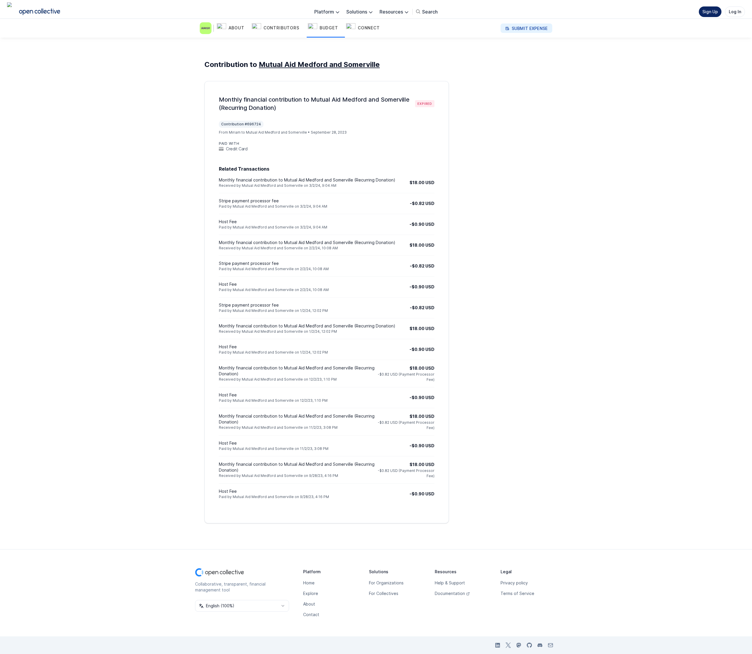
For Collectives (383, 593)
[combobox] (242, 606)
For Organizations (386, 582)
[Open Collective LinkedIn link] (498, 645)
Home (309, 582)
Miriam (235, 132)
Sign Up (710, 11)
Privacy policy (514, 582)
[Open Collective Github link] (529, 645)
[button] (233, 28)
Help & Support (450, 582)
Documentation (450, 593)
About (309, 603)
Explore (310, 593)
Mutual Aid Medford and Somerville (319, 64)
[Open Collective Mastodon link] (519, 645)
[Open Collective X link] (508, 645)
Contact (311, 614)
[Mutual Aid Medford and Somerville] (207, 28)
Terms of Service (517, 593)
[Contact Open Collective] (550, 645)
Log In (735, 11)
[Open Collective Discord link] (540, 645)
